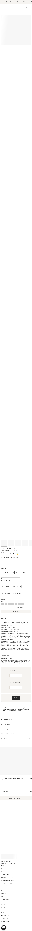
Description (4, 618)
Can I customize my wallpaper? (7, 734)
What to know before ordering (7, 719)
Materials (3, 893)
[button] (16, 554)
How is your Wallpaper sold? (7, 724)
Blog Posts (4, 907)
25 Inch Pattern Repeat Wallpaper (9, 548)
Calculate (16, 698)
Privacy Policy (5, 921)
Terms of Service (5, 924)
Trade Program (5, 902)
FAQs (2, 871)
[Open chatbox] (3, 927)
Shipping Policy (5, 918)
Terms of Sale (5, 655)
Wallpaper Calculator (6, 883)
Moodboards (4, 905)
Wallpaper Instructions (7, 877)
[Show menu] (2, 7)
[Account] (27, 7)
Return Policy (4, 738)
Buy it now (16, 611)
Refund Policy (5, 915)
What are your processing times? (7, 729)
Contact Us (4, 886)
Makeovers (4, 896)
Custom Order (5, 874)
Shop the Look (5, 899)
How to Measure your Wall (8, 880)
